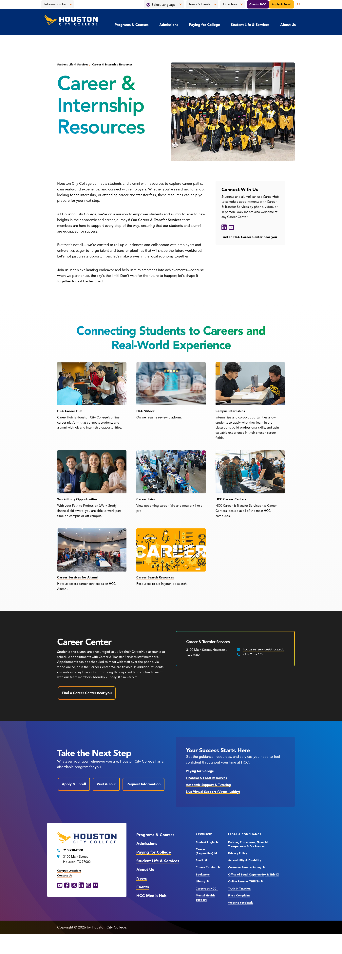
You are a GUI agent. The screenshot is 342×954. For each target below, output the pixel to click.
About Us (288, 25)
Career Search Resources (155, 577)
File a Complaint (239, 895)
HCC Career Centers (231, 499)
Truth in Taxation (239, 888)
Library (200, 881)
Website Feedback (240, 902)
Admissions (168, 25)
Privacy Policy (237, 853)
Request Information (143, 784)
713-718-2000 (73, 850)
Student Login (205, 842)
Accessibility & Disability (244, 860)
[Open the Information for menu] (71, 4)
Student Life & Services (250, 25)
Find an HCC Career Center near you (249, 237)
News (141, 878)
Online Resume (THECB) (243, 881)
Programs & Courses (131, 25)
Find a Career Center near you (87, 693)
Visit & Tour (106, 784)
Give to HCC (257, 4)
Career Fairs (145, 499)
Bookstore (203, 874)
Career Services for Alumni (77, 577)
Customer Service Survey (244, 867)
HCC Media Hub (151, 895)
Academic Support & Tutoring (208, 785)
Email (199, 860)
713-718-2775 (253, 654)
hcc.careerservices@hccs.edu (263, 649)
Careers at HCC (207, 888)
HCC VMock (145, 411)
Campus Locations (69, 870)
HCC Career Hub (69, 411)
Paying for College (204, 25)
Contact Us (64, 875)
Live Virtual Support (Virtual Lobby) (213, 792)
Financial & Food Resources (206, 778)
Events (142, 887)
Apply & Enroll (281, 4)
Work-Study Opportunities (77, 499)
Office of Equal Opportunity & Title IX (253, 874)
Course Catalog (206, 867)
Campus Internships (230, 411)
